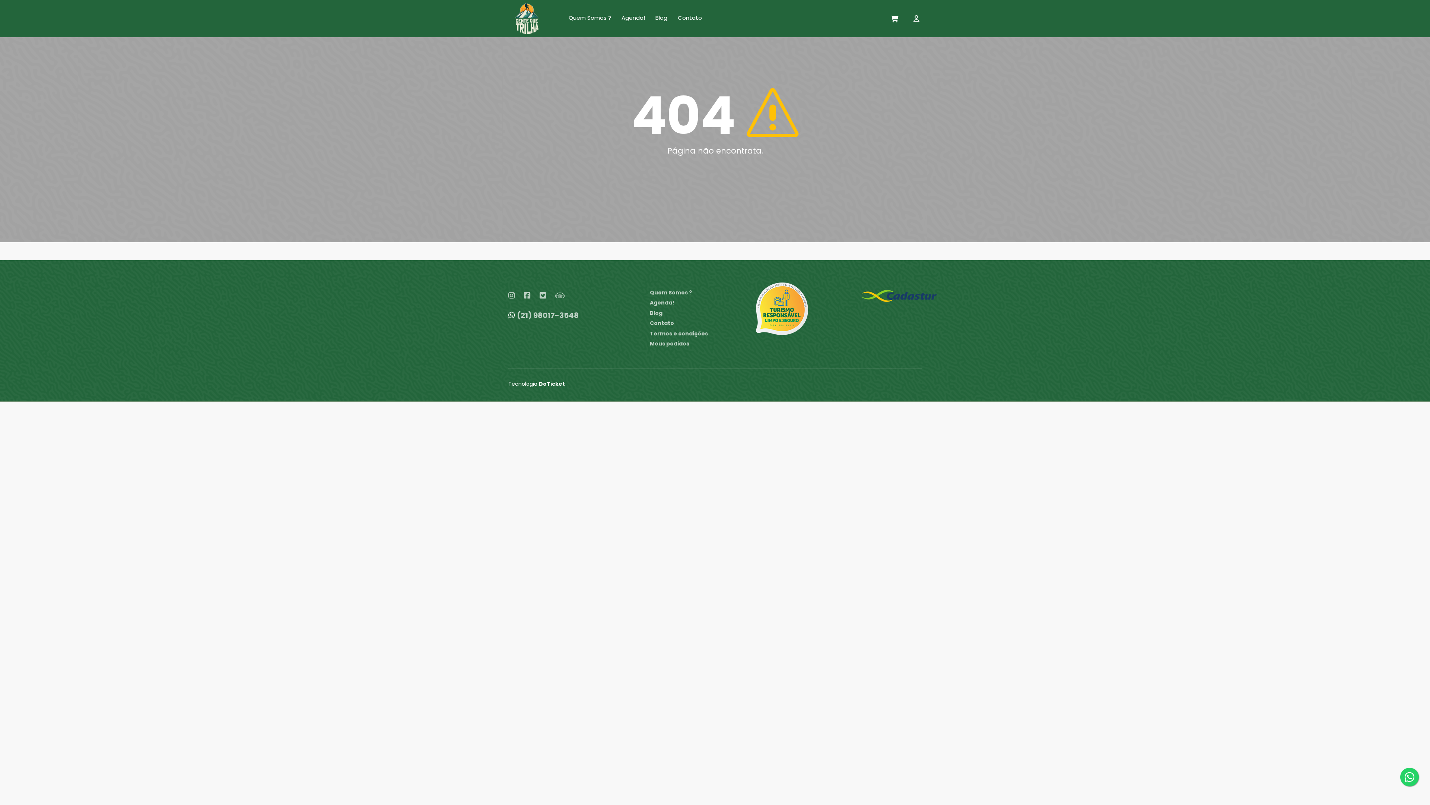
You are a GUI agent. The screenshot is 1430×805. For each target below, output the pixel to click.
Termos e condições (679, 333)
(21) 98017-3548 (548, 315)
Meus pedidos (669, 343)
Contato (690, 18)
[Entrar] (917, 20)
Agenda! (633, 18)
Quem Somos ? (590, 18)
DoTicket (552, 384)
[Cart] (895, 20)
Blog (661, 18)
